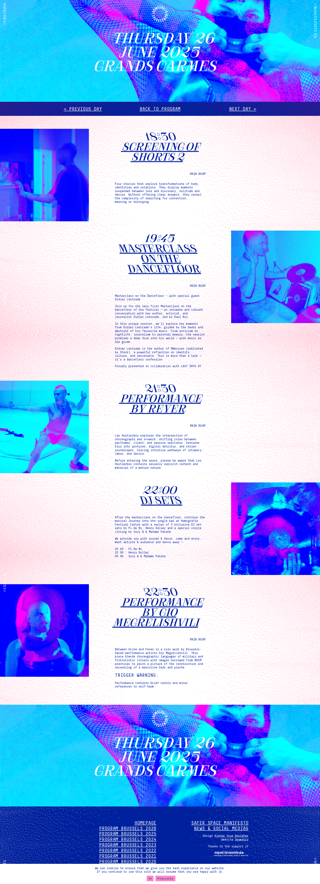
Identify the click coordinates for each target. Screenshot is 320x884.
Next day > (242, 109)
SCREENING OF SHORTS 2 (161, 151)
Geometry (241, 839)
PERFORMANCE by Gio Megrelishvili (159, 611)
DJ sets (160, 499)
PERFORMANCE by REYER (161, 403)
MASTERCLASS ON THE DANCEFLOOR (158, 258)
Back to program (160, 109)
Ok (150, 878)
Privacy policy (165, 878)
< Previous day (83, 109)
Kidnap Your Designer (231, 835)
